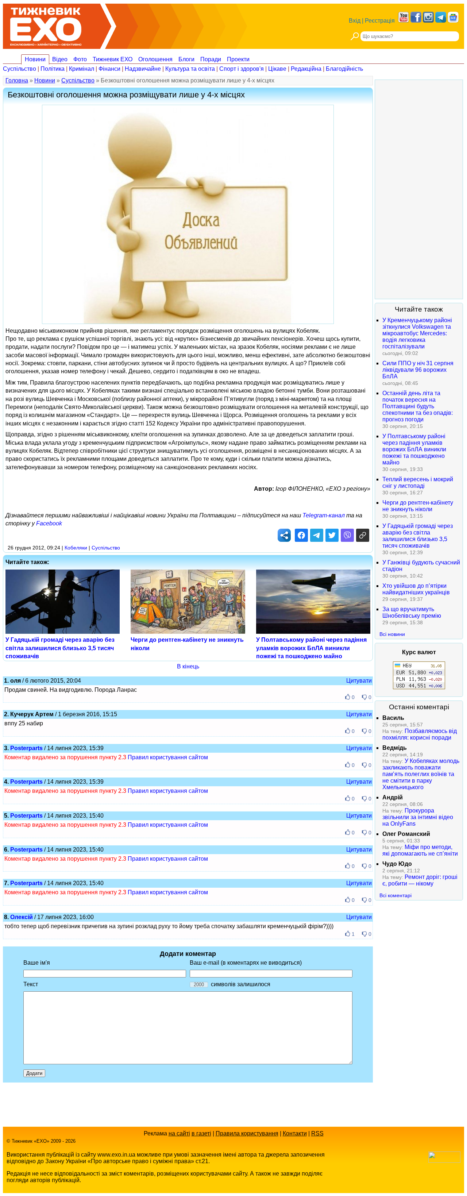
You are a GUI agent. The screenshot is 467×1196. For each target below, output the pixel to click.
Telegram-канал (323, 515)
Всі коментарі (395, 895)
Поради (210, 59)
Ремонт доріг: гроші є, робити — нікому (420, 880)
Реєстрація (380, 21)
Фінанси (109, 69)
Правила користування (247, 1133)
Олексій (21, 917)
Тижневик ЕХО (112, 59)
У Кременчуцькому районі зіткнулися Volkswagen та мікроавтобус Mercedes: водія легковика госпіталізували (417, 333)
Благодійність (344, 69)
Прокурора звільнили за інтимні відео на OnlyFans (417, 817)
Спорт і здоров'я (241, 69)
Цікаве (277, 69)
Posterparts (26, 748)
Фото (80, 59)
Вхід (354, 21)
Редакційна (306, 69)
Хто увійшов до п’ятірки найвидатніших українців (416, 589)
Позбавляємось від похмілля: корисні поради (419, 734)
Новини (35, 59)
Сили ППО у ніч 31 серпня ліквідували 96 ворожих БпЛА (418, 369)
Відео (59, 59)
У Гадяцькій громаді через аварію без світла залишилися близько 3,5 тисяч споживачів (60, 648)
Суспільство (19, 69)
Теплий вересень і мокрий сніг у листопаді (417, 482)
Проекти (238, 59)
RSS (317, 1133)
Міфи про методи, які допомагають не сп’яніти (420, 850)
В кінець (188, 666)
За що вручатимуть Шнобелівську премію (411, 612)
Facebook (49, 523)
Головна (16, 80)
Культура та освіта (190, 69)
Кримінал (81, 69)
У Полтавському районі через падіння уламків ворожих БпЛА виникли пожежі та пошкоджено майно (311, 648)
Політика (52, 69)
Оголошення (155, 59)
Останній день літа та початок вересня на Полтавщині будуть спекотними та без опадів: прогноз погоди (417, 406)
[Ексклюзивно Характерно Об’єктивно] (45, 25)
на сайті (179, 1133)
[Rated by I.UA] (444, 1161)
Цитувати (359, 681)
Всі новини (392, 634)
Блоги (186, 59)
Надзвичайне (143, 69)
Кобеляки (76, 548)
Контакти (295, 1133)
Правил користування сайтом (168, 757)
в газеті (201, 1133)
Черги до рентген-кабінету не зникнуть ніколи (417, 505)
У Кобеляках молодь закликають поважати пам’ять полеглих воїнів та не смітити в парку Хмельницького (420, 774)
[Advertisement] (419, 189)
